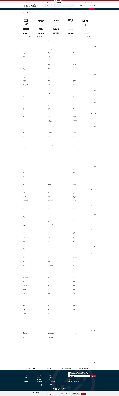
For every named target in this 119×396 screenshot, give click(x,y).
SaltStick (24, 276)
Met (48, 193)
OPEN (48, 221)
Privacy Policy (49, 394)
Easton (24, 108)
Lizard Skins (49, 184)
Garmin (24, 133)
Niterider (49, 208)
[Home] (30, 5)
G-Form (24, 129)
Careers (50, 379)
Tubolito (74, 310)
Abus (23, 52)
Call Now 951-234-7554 (75, 381)
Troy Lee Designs (75, 305)
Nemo (23, 209)
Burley (73, 68)
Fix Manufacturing (50, 117)
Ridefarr (49, 260)
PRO (73, 233)
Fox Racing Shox (75, 120)
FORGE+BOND (50, 121)
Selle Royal (24, 289)
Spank (48, 289)
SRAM (73, 277)
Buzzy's (73, 69)
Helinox (24, 148)
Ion (48, 156)
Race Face (24, 257)
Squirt (73, 276)
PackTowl (24, 232)
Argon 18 (74, 52)
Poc (48, 241)
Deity (23, 96)
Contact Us (90, 2)
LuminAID (74, 185)
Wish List (25, 379)
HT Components (75, 144)
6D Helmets (49, 41)
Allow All (83, 393)
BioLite (49, 65)
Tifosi (48, 305)
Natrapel (24, 208)
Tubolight (74, 309)
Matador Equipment (25, 200)
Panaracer (24, 233)
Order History (26, 375)
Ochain (24, 220)
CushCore (74, 84)
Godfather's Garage (50, 132)
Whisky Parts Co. (75, 333)
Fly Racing (49, 120)
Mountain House (50, 201)
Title (48, 309)
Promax (73, 240)
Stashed (74, 281)
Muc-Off (74, 197)
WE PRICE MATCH (58, 2)
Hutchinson (74, 145)
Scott (23, 281)
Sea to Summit (25, 285)
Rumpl (73, 265)
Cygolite (74, 85)
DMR (48, 96)
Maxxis (49, 192)
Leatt (23, 184)
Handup (24, 145)
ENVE (48, 109)
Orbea (73, 217)
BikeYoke (49, 64)
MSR (73, 193)
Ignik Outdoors (25, 156)
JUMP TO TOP (94, 46)
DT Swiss (74, 93)
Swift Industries (74, 293)
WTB (73, 337)
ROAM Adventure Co (50, 264)
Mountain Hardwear (50, 200)
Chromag (49, 84)
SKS (48, 281)
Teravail (24, 309)
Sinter (48, 277)
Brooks (73, 65)
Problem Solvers (75, 236)
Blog (86, 2)
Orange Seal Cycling (50, 224)
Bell (23, 65)
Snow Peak (49, 285)
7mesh (73, 41)
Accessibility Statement (40, 381)
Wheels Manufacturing (50, 337)
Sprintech (49, 294)
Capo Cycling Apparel (25, 84)
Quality (24, 249)
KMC (48, 172)
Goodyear (49, 133)
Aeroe (48, 52)
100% (23, 40)
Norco (73, 209)
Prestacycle (74, 232)
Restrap (24, 265)
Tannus (24, 305)
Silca (48, 276)
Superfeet (74, 289)
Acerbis (24, 53)
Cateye (48, 77)
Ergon (73, 105)
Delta (23, 97)
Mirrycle (49, 197)
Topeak (49, 310)
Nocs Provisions (75, 208)
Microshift (49, 196)
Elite (48, 105)
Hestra (48, 144)
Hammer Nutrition (25, 144)
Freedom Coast (74, 121)
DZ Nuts (74, 97)
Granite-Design (49, 136)
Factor (24, 116)
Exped (73, 109)
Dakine (24, 93)
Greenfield (74, 129)
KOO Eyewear (74, 169)
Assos (73, 53)
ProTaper (74, 241)
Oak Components (25, 217)
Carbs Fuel (24, 85)
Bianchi (24, 69)
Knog (48, 173)
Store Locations (39, 375)
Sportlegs (49, 293)
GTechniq (74, 133)
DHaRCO (49, 93)
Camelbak (24, 77)
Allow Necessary (76, 393)
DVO (73, 96)
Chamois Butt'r (49, 81)
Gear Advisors (51, 377)
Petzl (48, 232)
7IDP (73, 40)
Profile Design (74, 237)
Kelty (23, 176)
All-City (49, 56)
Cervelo (49, 80)
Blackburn (49, 68)
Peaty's (24, 240)
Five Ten (49, 116)
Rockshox (74, 256)
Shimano (24, 293)
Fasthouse (24, 117)
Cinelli (48, 85)
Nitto (48, 209)
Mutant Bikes (74, 200)
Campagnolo (24, 80)
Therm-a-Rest (24, 313)
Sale (93, 8)
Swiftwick (74, 294)
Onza (48, 220)
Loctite (48, 185)
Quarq (48, 249)
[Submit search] (74, 5)
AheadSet (49, 53)
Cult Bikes (74, 81)
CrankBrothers (74, 80)
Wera (23, 337)
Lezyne (24, 185)
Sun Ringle (74, 285)
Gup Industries (74, 136)
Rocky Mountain (75, 257)
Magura (24, 193)
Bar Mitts (24, 64)
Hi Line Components (50, 145)
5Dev (48, 40)
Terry (23, 310)
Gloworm (49, 129)
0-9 (35, 36)
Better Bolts (24, 68)
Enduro (49, 108)
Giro (23, 136)
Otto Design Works (75, 221)
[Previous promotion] (47, 2)
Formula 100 (74, 116)
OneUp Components (50, 217)
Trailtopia (49, 313)
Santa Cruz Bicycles (25, 277)
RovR (73, 264)
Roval (73, 261)
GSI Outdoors (74, 132)
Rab (23, 256)
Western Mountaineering (51, 333)
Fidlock (24, 121)
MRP (73, 192)
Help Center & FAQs (27, 381)
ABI (23, 49)
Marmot (24, 197)
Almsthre (74, 49)
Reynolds (49, 257)
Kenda (48, 169)
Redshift (24, 260)
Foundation (74, 117)
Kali (23, 172)
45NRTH (24, 41)
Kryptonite (74, 172)
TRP (73, 306)
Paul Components (25, 237)
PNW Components (50, 240)
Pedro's (24, 241)
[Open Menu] (39, 5)
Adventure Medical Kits (51, 49)
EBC (23, 109)
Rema (23, 261)
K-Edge (24, 169)
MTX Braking (74, 196)
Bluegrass (49, 69)
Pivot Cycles (49, 237)
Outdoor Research (75, 224)
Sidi (23, 294)
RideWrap (49, 261)
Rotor (73, 260)
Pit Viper (49, 236)
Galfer (23, 132)
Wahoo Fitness (25, 333)
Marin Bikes (24, 196)
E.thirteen (24, 105)
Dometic (49, 97)
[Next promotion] (70, 2)
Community (38, 377)
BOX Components (75, 64)
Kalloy (24, 173)
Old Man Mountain (25, 225)
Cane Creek (24, 81)
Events (50, 375)
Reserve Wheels (25, 264)
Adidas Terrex (24, 56)
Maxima (24, 201)
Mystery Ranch (74, 201)
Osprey (73, 220)
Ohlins (24, 224)
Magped (24, 192)
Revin (48, 256)
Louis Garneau (74, 184)
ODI (23, 221)
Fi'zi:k (23, 120)
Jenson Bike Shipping (52, 381)
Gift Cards (25, 377)
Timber (49, 306)
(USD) (94, 2)
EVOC (73, 108)
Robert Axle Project (50, 265)
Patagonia (24, 236)
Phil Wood (49, 233)
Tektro (24, 306)
